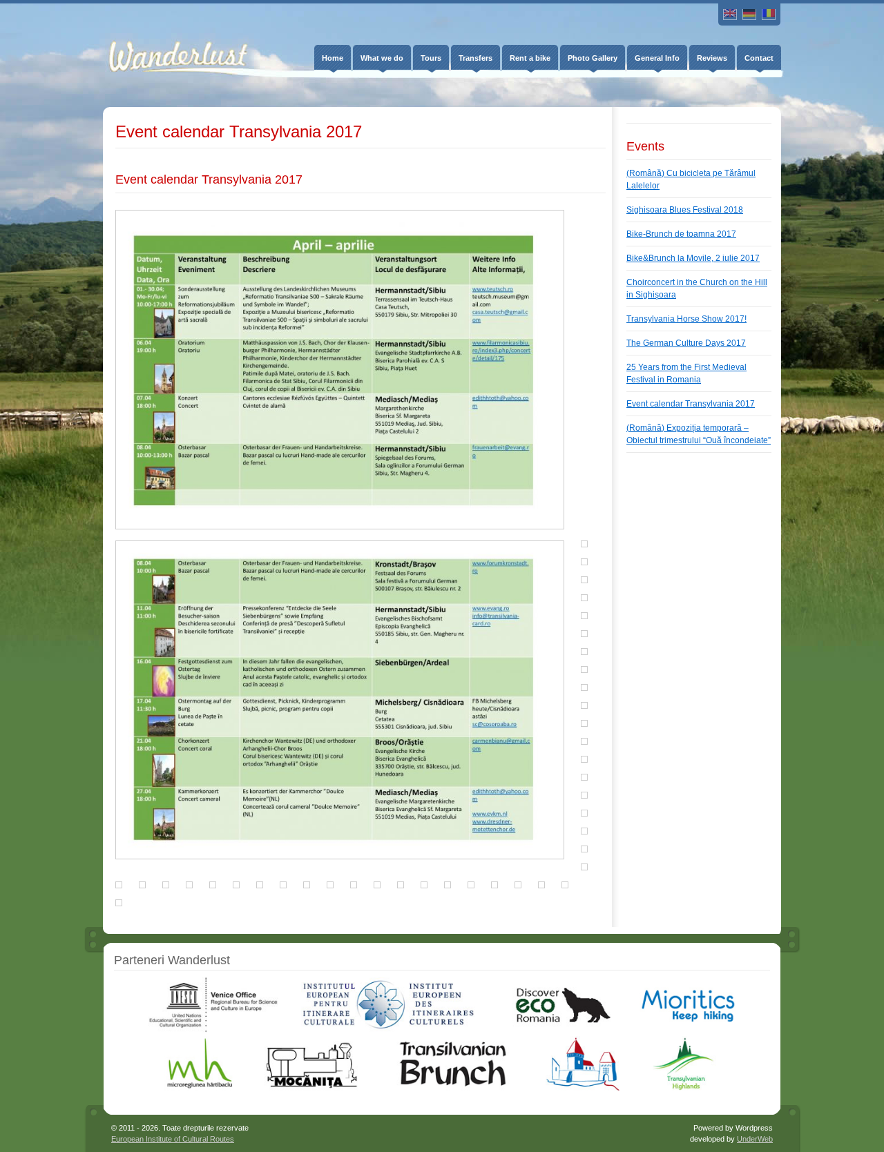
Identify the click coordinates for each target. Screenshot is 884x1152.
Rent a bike (530, 58)
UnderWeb (755, 1139)
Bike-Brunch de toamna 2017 (681, 234)
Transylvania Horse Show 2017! (686, 319)
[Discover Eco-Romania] (557, 1030)
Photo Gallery (592, 58)
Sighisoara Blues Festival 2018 (684, 210)
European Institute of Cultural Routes (172, 1139)
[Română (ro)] (769, 14)
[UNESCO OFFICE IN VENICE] (213, 1030)
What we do (382, 58)
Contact (759, 58)
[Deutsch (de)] (749, 14)
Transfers (475, 58)
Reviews (712, 58)
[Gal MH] (200, 1088)
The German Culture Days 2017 (686, 343)
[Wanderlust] (168, 46)
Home (332, 58)
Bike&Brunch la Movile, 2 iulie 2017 (693, 258)
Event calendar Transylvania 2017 (690, 404)
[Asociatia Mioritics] (688, 1030)
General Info (657, 58)
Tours (431, 58)
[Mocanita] (311, 1088)
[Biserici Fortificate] (583, 1088)
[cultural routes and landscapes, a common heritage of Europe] (388, 1030)
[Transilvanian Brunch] (452, 1088)
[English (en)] (730, 14)
